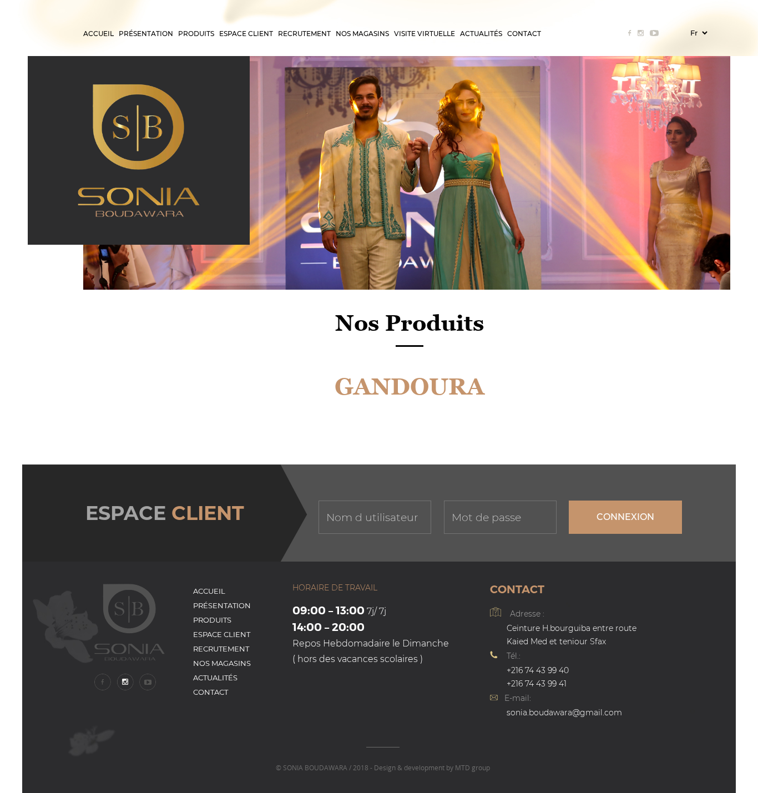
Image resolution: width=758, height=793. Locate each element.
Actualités (481, 33)
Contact (524, 33)
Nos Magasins (362, 33)
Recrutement (304, 33)
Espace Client (246, 33)
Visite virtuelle (424, 33)
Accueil (98, 33)
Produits (196, 33)
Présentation (146, 33)
